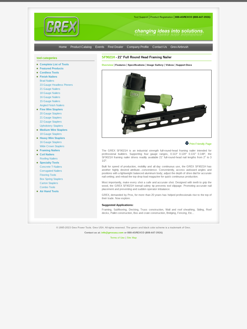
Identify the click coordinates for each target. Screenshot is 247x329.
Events (99, 47)
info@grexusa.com (112, 232)
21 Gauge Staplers (51, 117)
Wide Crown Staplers (52, 146)
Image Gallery (155, 65)
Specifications (136, 65)
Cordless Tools (49, 72)
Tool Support (141, 17)
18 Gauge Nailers (50, 93)
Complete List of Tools (54, 64)
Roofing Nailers (49, 158)
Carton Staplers (49, 183)
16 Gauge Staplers (51, 142)
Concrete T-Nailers (51, 166)
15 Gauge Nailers (50, 101)
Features (120, 65)
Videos (170, 65)
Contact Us (159, 47)
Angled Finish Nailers (52, 105)
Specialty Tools (49, 162)
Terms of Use (117, 237)
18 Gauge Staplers (51, 133)
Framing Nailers (50, 150)
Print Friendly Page (200, 143)
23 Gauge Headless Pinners (56, 84)
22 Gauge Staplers (51, 121)
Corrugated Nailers (51, 170)
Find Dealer (115, 47)
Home (63, 47)
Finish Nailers (48, 76)
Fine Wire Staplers (51, 109)
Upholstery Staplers (51, 125)
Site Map (132, 237)
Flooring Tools (48, 174)
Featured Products (51, 68)
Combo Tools (47, 187)
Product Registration (161, 17)
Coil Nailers (47, 154)
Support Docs (184, 65)
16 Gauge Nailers (50, 97)
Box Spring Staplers (51, 179)
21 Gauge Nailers (50, 88)
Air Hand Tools (49, 191)
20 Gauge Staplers (51, 113)
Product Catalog (81, 47)
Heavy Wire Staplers (52, 138)
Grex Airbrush (179, 47)
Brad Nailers (47, 80)
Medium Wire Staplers (53, 129)
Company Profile (138, 47)
